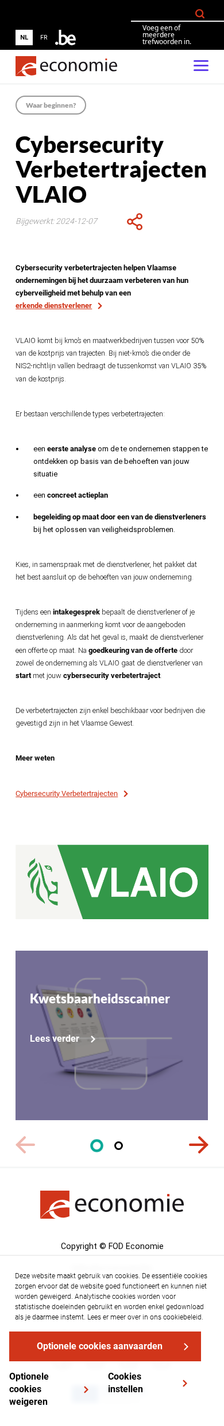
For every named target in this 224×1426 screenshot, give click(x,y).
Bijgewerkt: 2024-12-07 (56, 221)
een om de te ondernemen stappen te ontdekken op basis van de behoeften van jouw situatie (120, 461)
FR (44, 37)
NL (24, 37)
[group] (34, 37)
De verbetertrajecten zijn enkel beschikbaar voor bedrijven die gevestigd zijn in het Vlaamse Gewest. (110, 716)
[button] (96, 1145)
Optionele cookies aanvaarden (100, 1346)
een (70, 495)
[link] (66, 66)
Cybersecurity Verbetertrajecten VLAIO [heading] (111, 169)
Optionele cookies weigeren (29, 1389)
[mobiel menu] (201, 66)
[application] (134, 221)
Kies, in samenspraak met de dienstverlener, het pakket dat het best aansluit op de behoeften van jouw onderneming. (106, 570)
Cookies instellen (125, 1383)
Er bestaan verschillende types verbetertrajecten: (91, 413)
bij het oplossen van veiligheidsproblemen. (119, 523)
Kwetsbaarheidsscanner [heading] (100, 998)
